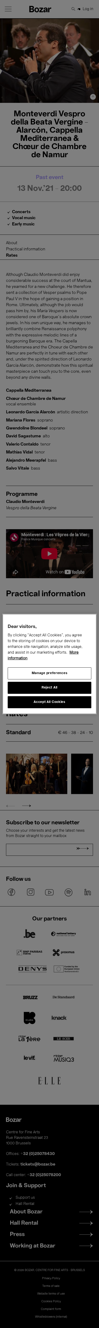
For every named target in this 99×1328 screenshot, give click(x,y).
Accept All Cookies (49, 702)
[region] (49, 664)
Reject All (49, 687)
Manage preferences (50, 673)
